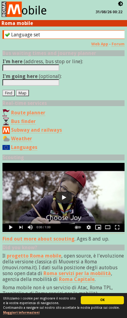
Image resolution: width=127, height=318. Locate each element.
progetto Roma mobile (34, 256)
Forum (118, 44)
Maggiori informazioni (21, 312)
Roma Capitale (77, 279)
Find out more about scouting (38, 239)
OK (102, 300)
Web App (99, 44)
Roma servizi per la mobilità (77, 273)
